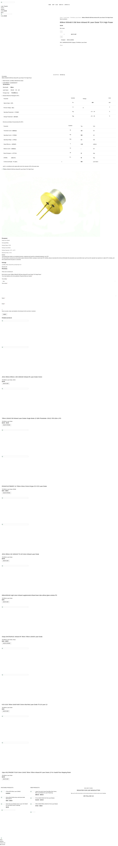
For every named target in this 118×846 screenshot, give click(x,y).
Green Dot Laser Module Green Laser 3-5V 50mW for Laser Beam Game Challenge (17, 804)
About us (91, 823)
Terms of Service (93, 816)
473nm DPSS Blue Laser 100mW (13, 791)
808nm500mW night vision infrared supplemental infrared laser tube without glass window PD (29, 595)
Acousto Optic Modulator (65, 830)
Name (3, 298)
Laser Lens (62, 823)
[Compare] (3, 386)
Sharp (14, 639)
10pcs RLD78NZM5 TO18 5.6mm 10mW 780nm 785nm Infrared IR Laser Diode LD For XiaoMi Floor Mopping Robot (36, 772)
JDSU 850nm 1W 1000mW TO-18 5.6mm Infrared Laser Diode (20, 554)
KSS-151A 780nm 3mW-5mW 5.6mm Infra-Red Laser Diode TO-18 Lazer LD (24, 704)
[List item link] (15, 818)
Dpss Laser (62, 818)
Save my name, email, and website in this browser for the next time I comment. (19, 311)
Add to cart (73, 34)
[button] (6, 383)
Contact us (91, 818)
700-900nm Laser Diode (75, 17)
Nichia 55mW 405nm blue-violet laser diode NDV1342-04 (15, 798)
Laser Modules (63, 814)
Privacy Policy (92, 812)
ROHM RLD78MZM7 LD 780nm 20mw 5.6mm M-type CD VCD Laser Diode (24, 486)
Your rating (4, 278)
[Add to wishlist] (3, 374)
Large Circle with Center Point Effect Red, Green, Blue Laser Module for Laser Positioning (46, 792)
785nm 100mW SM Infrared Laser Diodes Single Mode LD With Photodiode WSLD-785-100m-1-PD (31, 418)
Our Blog (91, 821)
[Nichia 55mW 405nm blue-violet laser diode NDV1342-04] (3, 799)
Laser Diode (66, 17)
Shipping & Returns (93, 814)
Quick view (6, 386)
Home (61, 17)
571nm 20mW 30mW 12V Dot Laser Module (45, 798)
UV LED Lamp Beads (64, 828)
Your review (5, 283)
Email (3, 303)
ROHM (14, 489)
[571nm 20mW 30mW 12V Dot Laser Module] (32, 799)
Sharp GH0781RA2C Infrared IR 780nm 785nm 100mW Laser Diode (22, 636)
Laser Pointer (63, 812)
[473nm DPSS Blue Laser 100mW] (3, 793)
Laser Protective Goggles (65, 825)
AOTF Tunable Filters (64, 835)
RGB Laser (62, 821)
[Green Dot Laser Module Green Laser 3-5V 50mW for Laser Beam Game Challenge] (3, 805)
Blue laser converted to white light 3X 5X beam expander (42, 815)
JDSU (14, 379)
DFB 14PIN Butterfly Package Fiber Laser (39, 820)
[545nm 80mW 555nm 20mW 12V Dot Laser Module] (32, 805)
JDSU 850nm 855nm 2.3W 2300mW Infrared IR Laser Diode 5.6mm (22, 377)
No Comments (40, 818)
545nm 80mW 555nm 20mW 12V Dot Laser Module (46, 803)
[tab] (56, 74)
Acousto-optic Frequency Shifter (67, 832)
